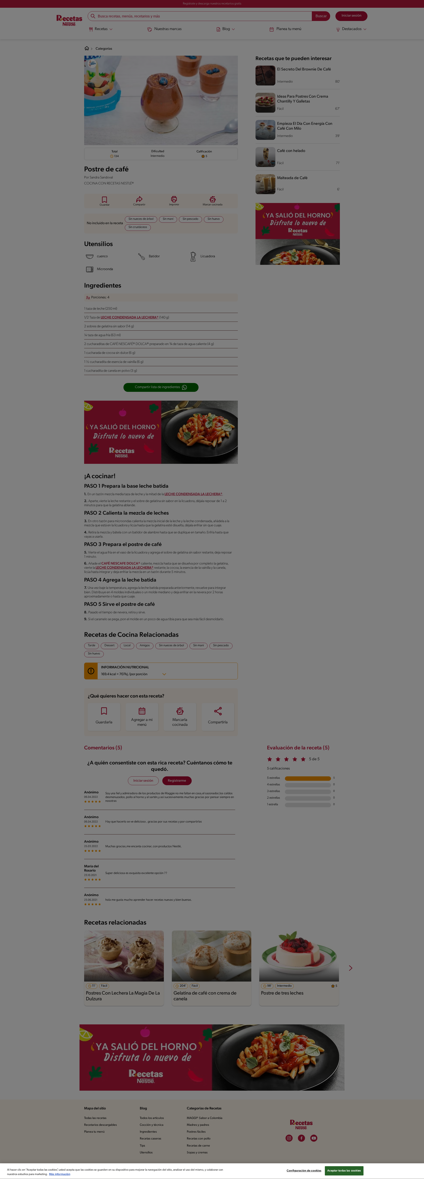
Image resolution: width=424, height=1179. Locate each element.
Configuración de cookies (304, 1170)
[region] (212, 1171)
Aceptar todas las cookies (344, 1170)
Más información (59, 1174)
